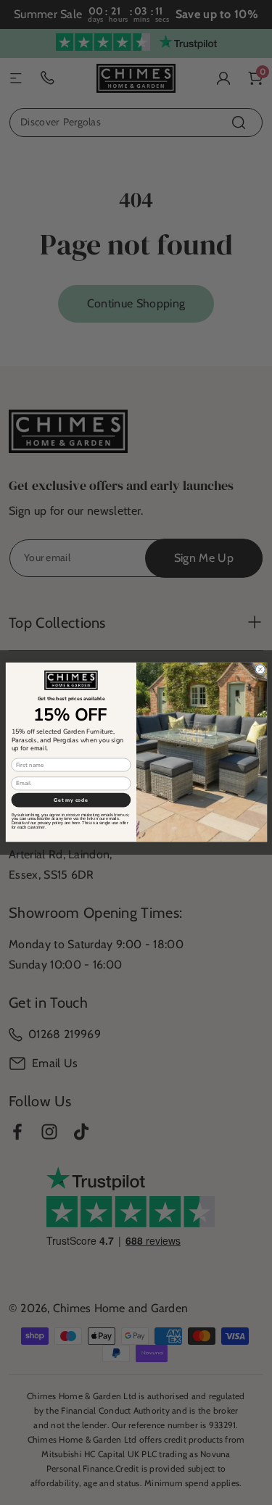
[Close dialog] (260, 669)
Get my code (71, 800)
